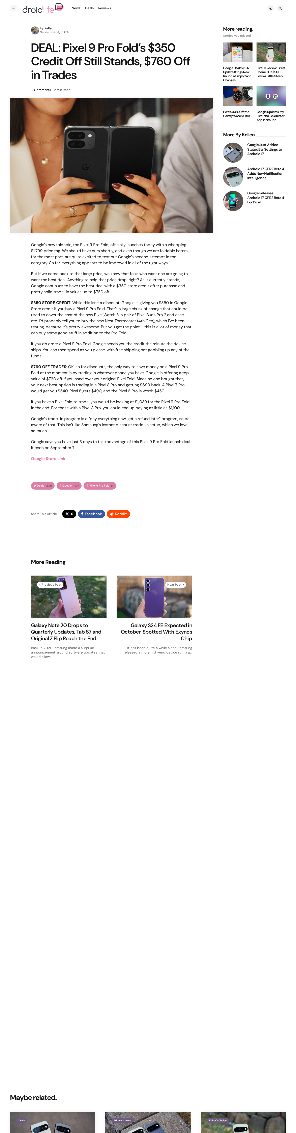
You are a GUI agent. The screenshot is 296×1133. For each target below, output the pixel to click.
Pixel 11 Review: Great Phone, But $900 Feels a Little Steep (271, 72)
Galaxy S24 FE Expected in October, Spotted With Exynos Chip (156, 632)
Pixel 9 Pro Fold (101, 486)
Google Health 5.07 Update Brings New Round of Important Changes (237, 74)
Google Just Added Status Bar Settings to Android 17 (264, 149)
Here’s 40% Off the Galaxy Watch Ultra (236, 114)
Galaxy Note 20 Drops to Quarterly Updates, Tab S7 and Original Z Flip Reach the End (66, 632)
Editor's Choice (122, 1120)
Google (70, 486)
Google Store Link (48, 458)
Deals (44, 486)
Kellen (49, 28)
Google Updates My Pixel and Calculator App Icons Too (270, 116)
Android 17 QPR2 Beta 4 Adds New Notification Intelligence (265, 173)
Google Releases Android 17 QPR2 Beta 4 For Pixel (265, 198)
